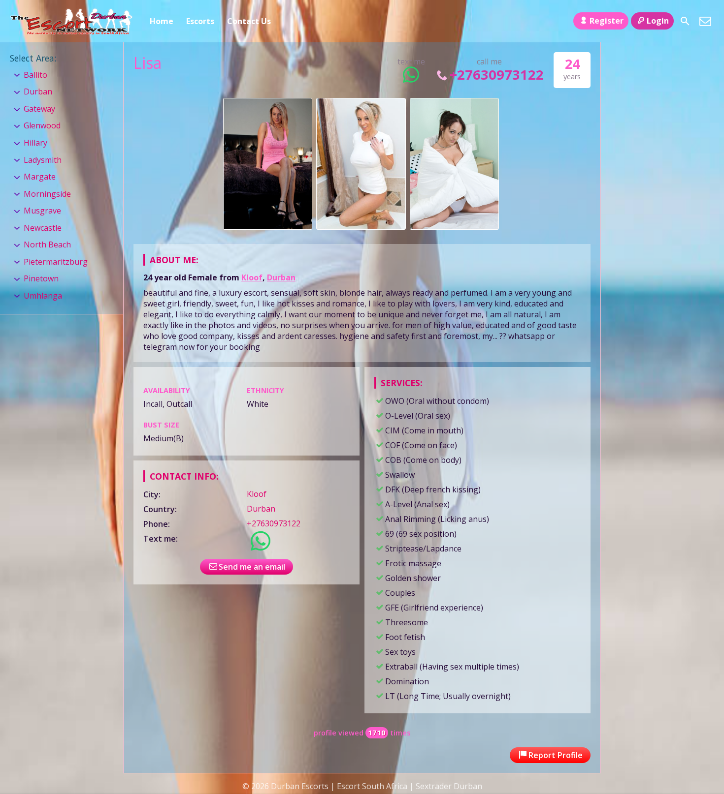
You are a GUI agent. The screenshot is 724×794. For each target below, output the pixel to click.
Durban (281, 277)
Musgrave (42, 210)
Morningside (47, 193)
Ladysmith (43, 159)
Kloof (252, 277)
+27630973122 (497, 74)
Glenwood (42, 125)
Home (161, 21)
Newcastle (43, 227)
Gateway (39, 108)
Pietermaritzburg (56, 261)
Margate (40, 176)
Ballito (35, 74)
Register (607, 20)
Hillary (35, 142)
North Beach (47, 244)
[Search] (685, 21)
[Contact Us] (705, 21)
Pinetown (41, 278)
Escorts (200, 21)
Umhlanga (43, 295)
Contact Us (249, 21)
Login (658, 20)
